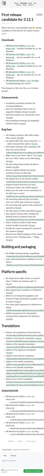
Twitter (20, 441)
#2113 (34, 144)
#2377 (18, 302)
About (16, 3)
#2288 (20, 138)
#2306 (9, 118)
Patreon (30, 5)
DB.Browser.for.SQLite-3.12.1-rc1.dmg (22, 81)
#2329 (38, 338)
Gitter (24, 5)
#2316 (18, 208)
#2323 (38, 211)
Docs (35, 3)
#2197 (34, 187)
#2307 (22, 123)
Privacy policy (31, 441)
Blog (30, 3)
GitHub (18, 5)
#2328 (9, 293)
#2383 (9, 240)
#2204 (9, 161)
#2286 (15, 167)
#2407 (9, 353)
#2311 (36, 202)
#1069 (20, 231)
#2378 (32, 112)
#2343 (31, 225)
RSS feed (11, 441)
